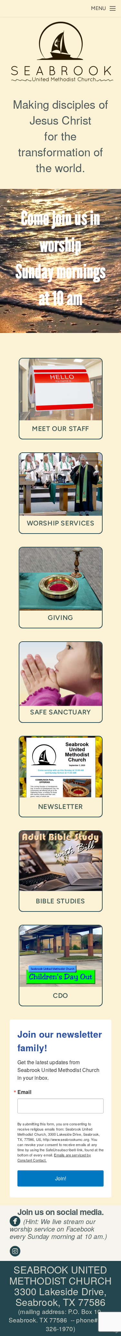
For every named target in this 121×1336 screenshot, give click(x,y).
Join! (60, 1178)
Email (24, 1092)
